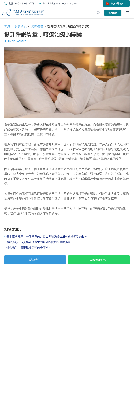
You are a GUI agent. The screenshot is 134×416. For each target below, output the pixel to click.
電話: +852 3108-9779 (21, 3)
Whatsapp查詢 (99, 259)
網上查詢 (35, 259)
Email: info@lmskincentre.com (60, 3)
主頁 (7, 26)
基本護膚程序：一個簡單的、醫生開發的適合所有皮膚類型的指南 (46, 236)
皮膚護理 (37, 26)
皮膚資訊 (21, 26)
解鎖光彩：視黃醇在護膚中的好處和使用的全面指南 (38, 242)
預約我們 (113, 12)
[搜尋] (98, 13)
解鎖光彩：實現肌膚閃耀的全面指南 (28, 247)
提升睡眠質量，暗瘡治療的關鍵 (43, 34)
